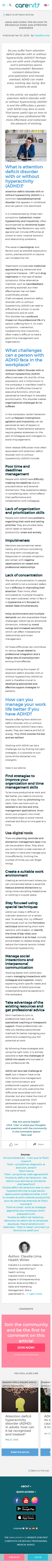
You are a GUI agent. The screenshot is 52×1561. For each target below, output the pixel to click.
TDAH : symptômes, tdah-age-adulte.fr (26, 1174)
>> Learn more (34, 1293)
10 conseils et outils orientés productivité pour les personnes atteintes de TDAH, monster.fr (26, 1201)
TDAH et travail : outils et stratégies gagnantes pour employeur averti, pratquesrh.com (26, 1210)
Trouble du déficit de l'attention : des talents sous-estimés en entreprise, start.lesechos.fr (26, 1181)
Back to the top (40, 1470)
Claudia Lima (41, 35)
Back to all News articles (19, 14)
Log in (38, 1557)
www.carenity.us (18, 1537)
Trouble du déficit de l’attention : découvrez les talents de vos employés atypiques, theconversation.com (26, 1220)
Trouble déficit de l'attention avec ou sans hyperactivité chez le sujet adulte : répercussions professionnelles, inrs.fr (26, 1191)
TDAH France (26, 1171)
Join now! (26, 1347)
